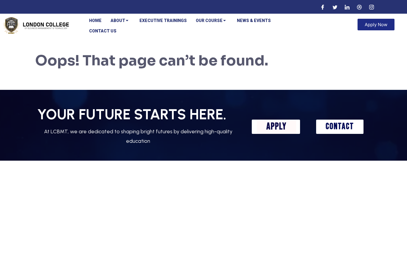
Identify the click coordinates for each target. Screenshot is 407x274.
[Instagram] (371, 6)
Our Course (209, 20)
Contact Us (102, 31)
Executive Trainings (163, 20)
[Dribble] (359, 6)
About (118, 20)
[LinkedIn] (347, 6)
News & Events (254, 20)
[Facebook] (322, 6)
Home (95, 20)
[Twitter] (334, 6)
